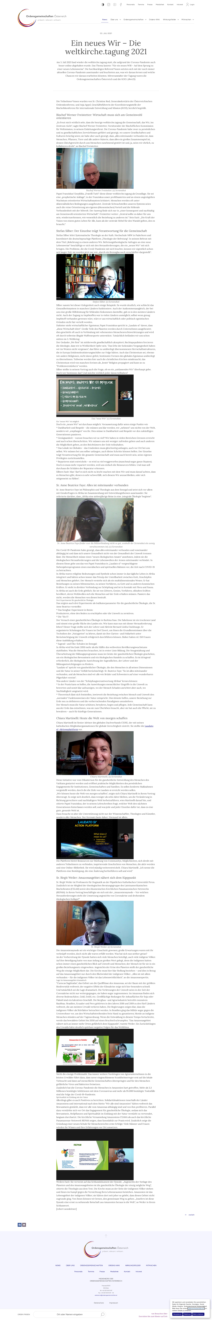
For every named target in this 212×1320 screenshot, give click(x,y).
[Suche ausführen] (102, 1314)
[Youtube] (114, 4)
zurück (191, 1215)
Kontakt (170, 5)
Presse (149, 5)
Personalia (131, 5)
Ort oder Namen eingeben (70, 1314)
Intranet (180, 5)
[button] (20, 1225)
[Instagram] (108, 4)
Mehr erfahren (198, 1314)
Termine (141, 5)
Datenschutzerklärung (196, 1308)
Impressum (113, 1303)
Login (192, 5)
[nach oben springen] (106, 1236)
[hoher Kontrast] (102, 4)
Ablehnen (187, 1314)
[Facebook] (120, 4)
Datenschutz (99, 1303)
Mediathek (160, 5)
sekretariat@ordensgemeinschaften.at (106, 1295)
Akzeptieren (177, 1314)
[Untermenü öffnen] (120, 20)
